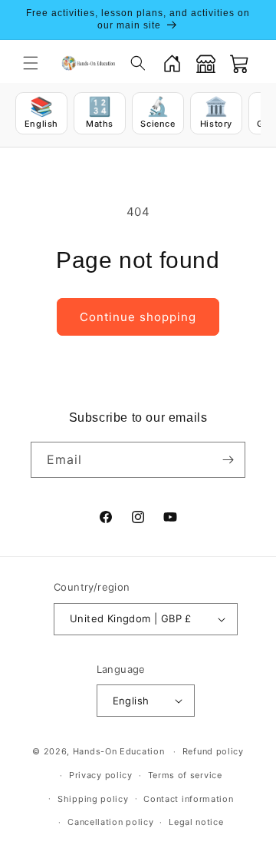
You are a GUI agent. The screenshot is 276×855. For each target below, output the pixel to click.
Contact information (188, 799)
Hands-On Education (119, 751)
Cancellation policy (110, 822)
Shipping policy (93, 799)
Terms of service (185, 775)
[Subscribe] (228, 460)
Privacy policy (101, 775)
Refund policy (213, 751)
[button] (31, 63)
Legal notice (196, 822)
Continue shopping (138, 317)
